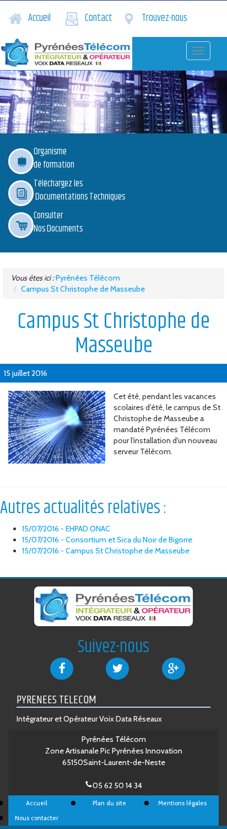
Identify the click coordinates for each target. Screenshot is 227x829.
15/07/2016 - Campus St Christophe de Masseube (106, 551)
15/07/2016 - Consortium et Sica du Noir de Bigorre (107, 540)
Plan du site (109, 803)
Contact (98, 18)
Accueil (39, 18)
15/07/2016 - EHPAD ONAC (66, 529)
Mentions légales (182, 803)
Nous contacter (36, 818)
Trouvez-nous (164, 18)
